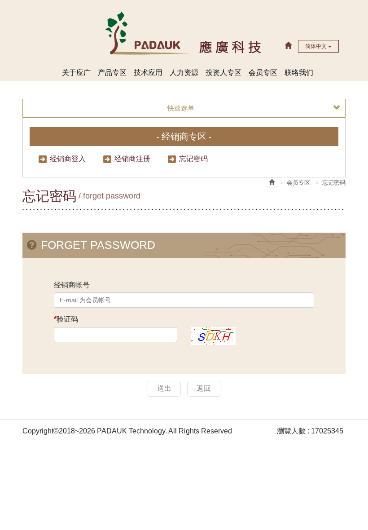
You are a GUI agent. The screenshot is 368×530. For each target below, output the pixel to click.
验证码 (66, 319)
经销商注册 (132, 159)
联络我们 (299, 72)
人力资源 (184, 72)
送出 (164, 388)
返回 (204, 388)
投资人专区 (223, 72)
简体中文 (316, 46)
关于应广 (76, 72)
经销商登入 (68, 159)
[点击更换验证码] (213, 335)
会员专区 (263, 72)
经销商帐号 (72, 285)
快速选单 (180, 108)
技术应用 (148, 72)
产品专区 (112, 72)
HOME (184, 32)
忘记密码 (193, 159)
